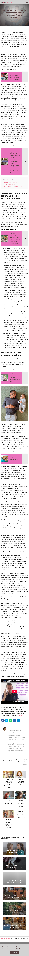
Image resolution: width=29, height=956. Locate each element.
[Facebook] (3, 720)
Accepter (14, 952)
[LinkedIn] (14, 720)
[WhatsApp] (10, 720)
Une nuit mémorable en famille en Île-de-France (7, 762)
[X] (6, 720)
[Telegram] (18, 720)
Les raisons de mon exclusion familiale (14, 186)
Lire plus (19, 948)
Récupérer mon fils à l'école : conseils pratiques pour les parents (21, 762)
